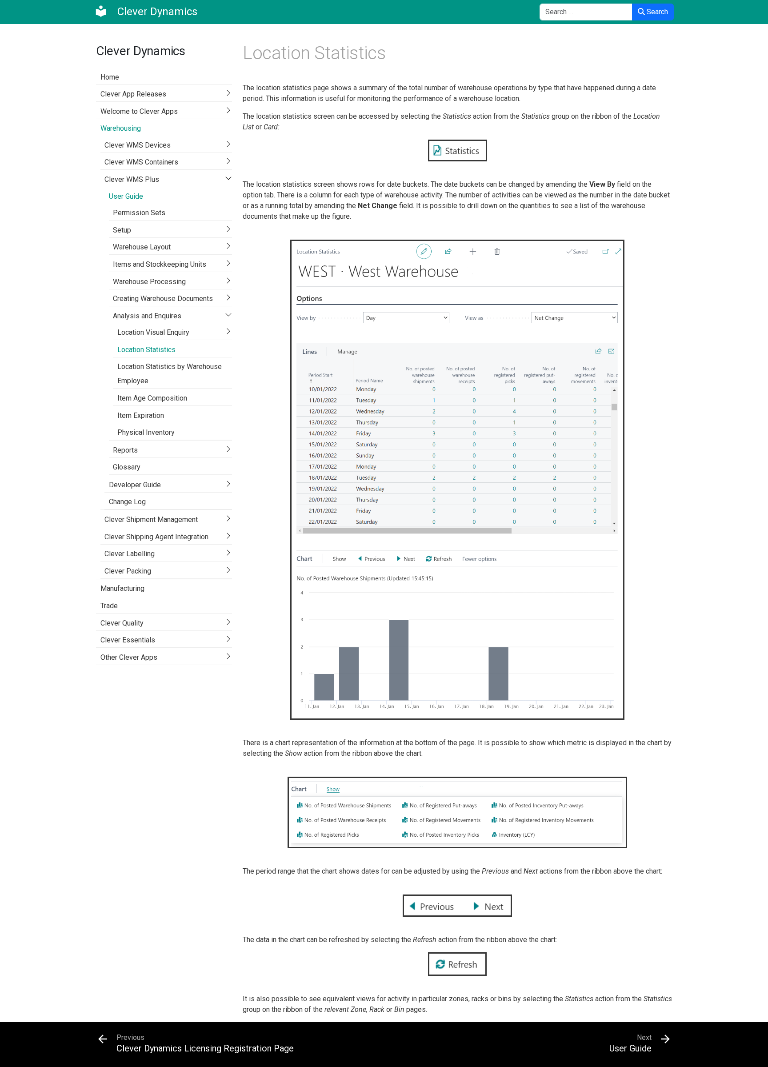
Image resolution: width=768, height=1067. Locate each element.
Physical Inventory (146, 432)
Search (656, 12)
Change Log (127, 501)
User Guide (126, 196)
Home (109, 77)
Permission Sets (139, 213)
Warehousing (120, 128)
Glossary (126, 467)
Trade (109, 606)
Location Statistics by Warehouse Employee (169, 373)
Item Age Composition (152, 398)
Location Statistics (146, 349)
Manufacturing (122, 588)
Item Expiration (140, 415)
